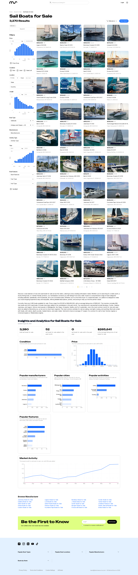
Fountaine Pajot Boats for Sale (54, 507)
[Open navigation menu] (127, 2)
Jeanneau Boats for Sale (25, 500)
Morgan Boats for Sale (78, 505)
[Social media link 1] (19, 544)
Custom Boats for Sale (24, 507)
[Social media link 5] (37, 544)
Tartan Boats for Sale (104, 501)
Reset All (22, 29)
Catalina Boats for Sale (24, 501)
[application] (43, 353)
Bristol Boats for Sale (104, 507)
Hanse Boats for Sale (24, 505)
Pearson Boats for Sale (52, 505)
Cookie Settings (50, 570)
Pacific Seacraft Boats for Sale (107, 505)
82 (86, 287)
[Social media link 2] (23, 544)
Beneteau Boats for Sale (79, 500)
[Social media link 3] (28, 544)
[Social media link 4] (32, 544)
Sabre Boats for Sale (24, 503)
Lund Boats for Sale (51, 501)
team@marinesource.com (98, 570)
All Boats (60, 570)
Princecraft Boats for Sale (79, 507)
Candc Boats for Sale (78, 503)
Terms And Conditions (36, 570)
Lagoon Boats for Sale (51, 500)
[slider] (14, 55)
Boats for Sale (17, 12)
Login (122, 2)
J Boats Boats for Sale (78, 501)
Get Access (112, 522)
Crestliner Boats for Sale (105, 503)
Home (10, 12)
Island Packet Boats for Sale (53, 503)
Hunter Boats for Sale (105, 500)
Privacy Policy (23, 570)
